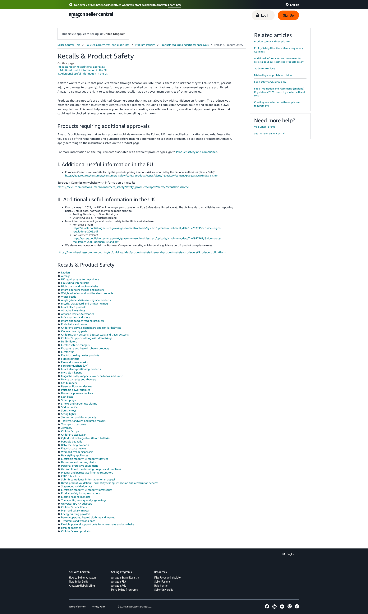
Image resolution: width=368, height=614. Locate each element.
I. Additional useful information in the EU (82, 70)
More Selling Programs (124, 589)
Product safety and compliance (196, 152)
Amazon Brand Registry (125, 577)
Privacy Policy (98, 606)
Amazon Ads (118, 585)
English (291, 554)
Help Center (161, 585)
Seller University (163, 589)
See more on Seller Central (269, 133)
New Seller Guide (78, 581)
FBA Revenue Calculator (168, 577)
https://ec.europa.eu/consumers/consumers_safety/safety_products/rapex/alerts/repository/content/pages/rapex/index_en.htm (142, 175)
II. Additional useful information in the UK (83, 73)
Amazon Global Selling (82, 585)
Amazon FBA (118, 581)
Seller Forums (162, 581)
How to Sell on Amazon (82, 577)
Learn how (174, 5)
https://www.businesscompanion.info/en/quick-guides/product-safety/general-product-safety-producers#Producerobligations (142, 252)
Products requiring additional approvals (81, 66)
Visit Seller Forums (264, 126)
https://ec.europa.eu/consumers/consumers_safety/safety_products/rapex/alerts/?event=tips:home (123, 187)
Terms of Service (77, 606)
